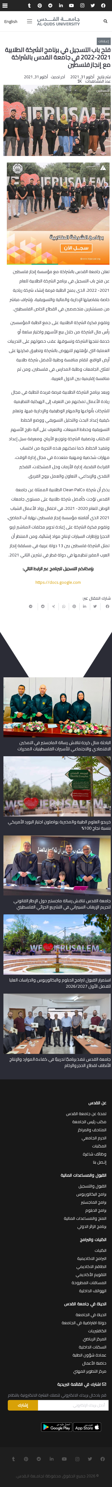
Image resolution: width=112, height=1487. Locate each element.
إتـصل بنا (99, 1162)
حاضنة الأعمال (94, 1363)
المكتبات (99, 1146)
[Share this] (105, 606)
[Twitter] (92, 5)
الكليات (100, 1250)
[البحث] (105, 21)
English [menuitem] (10, 21)
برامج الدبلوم (95, 1210)
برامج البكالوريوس (91, 1194)
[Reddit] (50, 5)
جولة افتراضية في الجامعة (84, 1322)
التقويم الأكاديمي (91, 1274)
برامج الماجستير (93, 1202)
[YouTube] (71, 5)
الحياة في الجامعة (91, 1314)
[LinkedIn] (61, 5)
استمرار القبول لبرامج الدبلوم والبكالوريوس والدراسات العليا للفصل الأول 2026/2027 (59, 983)
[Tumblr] (29, 5)
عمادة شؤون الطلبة (89, 1355)
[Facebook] (103, 5)
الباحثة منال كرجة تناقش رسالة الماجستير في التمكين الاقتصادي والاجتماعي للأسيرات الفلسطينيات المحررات (64, 746)
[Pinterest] (39, 5)
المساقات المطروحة (89, 1282)
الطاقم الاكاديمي (91, 1266)
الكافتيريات (97, 1330)
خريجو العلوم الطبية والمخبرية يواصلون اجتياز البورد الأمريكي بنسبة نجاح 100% (59, 825)
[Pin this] (74, 606)
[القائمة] (29, 21)
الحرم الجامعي (94, 1138)
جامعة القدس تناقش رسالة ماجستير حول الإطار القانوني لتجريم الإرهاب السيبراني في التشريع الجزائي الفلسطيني (62, 904)
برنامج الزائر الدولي (91, 1226)
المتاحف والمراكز (92, 1129)
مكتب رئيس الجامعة (89, 1121)
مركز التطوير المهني (89, 1371)
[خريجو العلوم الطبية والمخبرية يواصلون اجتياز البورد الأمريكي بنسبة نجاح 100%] (57, 758)
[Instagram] (82, 5)
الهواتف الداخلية (92, 1290)
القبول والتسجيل (92, 1186)
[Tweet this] (95, 606)
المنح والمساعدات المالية (85, 1218)
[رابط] (58, 21)
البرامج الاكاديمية (91, 1258)
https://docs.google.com (58, 582)
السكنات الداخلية (92, 1347)
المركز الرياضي (94, 1339)
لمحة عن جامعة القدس (86, 1113)
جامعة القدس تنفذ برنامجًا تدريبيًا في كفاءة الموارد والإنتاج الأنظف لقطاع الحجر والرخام (60, 1062)
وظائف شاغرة (94, 1154)
